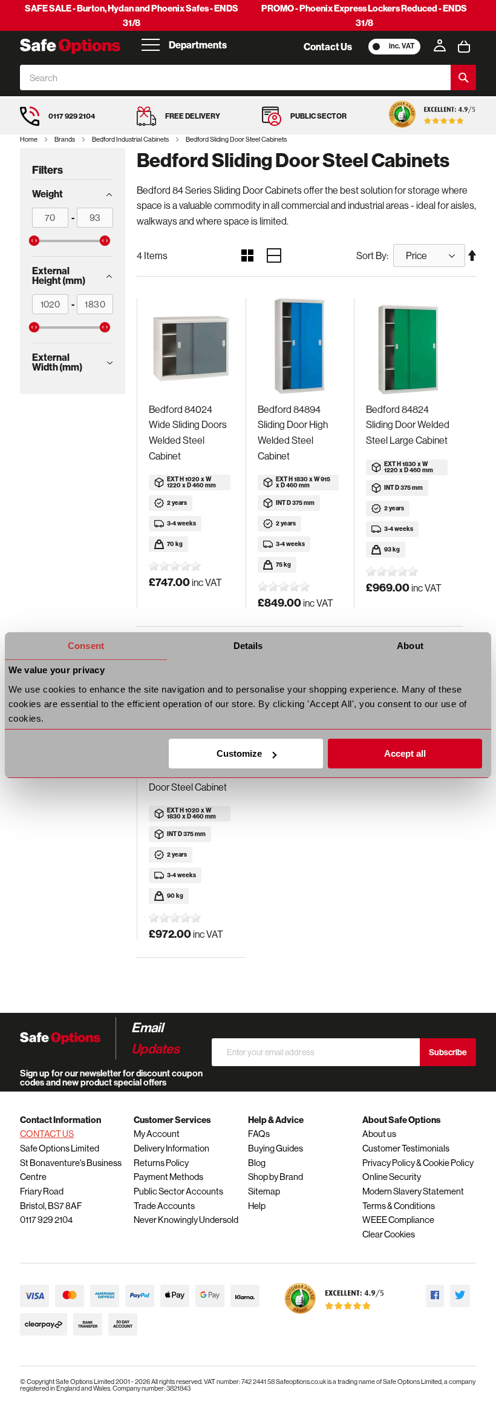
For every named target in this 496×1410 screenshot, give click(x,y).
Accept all (405, 753)
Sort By (371, 255)
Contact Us (328, 47)
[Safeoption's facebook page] (435, 1296)
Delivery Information (171, 1148)
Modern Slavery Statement (413, 1191)
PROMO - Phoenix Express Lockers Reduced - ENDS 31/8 (364, 15)
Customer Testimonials (405, 1148)
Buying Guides (275, 1148)
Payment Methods (168, 1176)
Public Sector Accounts (178, 1191)
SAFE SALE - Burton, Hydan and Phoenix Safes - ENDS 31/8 (131, 15)
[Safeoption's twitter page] (460, 1296)
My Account (157, 1133)
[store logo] (70, 46)
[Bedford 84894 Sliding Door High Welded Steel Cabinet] (300, 346)
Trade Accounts (164, 1205)
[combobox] (235, 77)
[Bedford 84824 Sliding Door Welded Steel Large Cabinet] (408, 346)
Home (29, 139)
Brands (65, 139)
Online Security (391, 1176)
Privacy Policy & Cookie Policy (418, 1162)
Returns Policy (161, 1162)
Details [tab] (248, 646)
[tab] (72, 194)
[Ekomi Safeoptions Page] (334, 1316)
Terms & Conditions (398, 1205)
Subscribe (448, 1052)
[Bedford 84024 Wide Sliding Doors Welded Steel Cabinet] (191, 346)
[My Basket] (464, 47)
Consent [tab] (86, 646)
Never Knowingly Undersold (186, 1219)
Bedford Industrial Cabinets (131, 139)
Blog (257, 1162)
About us (379, 1133)
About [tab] (410, 646)
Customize (239, 753)
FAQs (259, 1133)
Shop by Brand (275, 1176)
